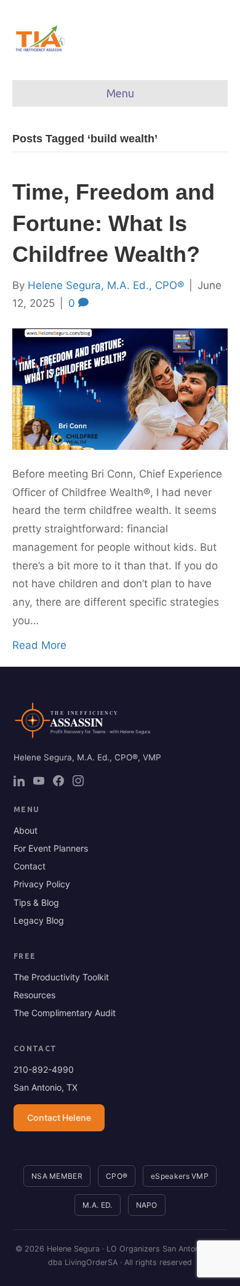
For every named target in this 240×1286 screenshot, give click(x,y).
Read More (39, 645)
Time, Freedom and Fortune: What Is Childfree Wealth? (113, 223)
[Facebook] (58, 780)
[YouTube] (38, 780)
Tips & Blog (36, 902)
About (26, 830)
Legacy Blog (39, 920)
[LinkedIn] (19, 780)
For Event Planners (51, 848)
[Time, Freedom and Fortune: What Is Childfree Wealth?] (120, 388)
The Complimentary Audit (65, 1012)
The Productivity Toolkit (61, 977)
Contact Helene (59, 1117)
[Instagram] (78, 780)
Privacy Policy (42, 884)
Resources (34, 995)
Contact (30, 866)
